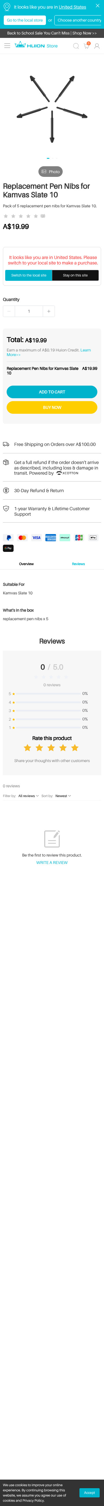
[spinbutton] (29, 311)
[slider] (21, 216)
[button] (9, 311)
